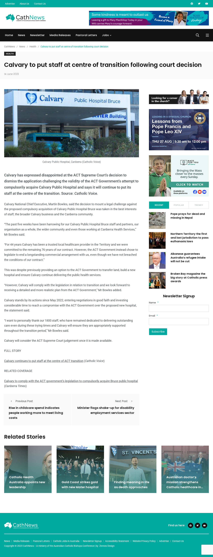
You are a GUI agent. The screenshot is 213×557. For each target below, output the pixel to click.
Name (154, 302)
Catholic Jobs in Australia (66, 541)
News (21, 35)
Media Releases (60, 35)
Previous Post (24, 401)
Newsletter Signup (92, 541)
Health (10, 54)
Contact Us (40, 3)
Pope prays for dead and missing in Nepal (188, 215)
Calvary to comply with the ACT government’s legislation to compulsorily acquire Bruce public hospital (71, 381)
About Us (24, 3)
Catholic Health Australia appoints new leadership (27, 482)
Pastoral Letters (86, 35)
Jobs (105, 35)
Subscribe (158, 332)
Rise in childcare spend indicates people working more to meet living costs (36, 413)
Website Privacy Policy (144, 541)
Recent (159, 205)
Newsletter (37, 35)
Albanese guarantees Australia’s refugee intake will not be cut (188, 257)
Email (153, 315)
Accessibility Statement (117, 541)
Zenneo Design (106, 546)
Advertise (10, 3)
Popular (179, 205)
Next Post (121, 401)
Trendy (199, 205)
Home (9, 35)
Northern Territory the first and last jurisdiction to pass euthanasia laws (190, 237)
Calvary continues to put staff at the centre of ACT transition (43, 361)
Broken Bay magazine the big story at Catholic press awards (189, 277)
